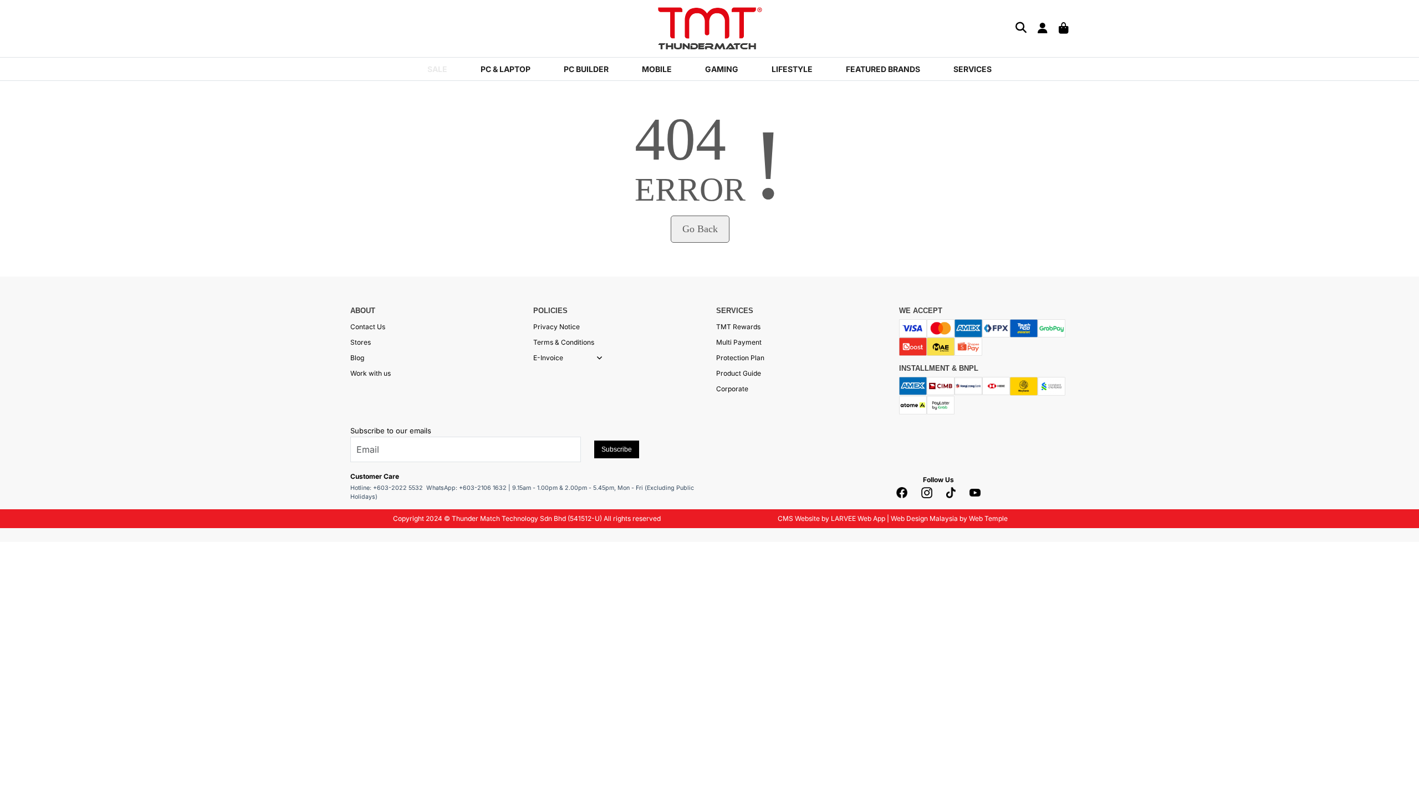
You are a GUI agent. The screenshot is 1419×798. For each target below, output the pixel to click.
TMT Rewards (738, 327)
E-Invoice (548, 358)
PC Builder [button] (586, 69)
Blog (357, 358)
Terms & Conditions (563, 342)
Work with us (370, 373)
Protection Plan (740, 358)
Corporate (732, 389)
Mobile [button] (657, 69)
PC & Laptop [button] (505, 69)
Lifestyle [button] (792, 69)
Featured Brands (883, 69)
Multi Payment (739, 342)
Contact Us (367, 327)
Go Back (700, 228)
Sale (437, 69)
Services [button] (972, 69)
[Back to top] (22, 778)
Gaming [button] (721, 69)
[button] (599, 358)
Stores (360, 342)
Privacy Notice (556, 327)
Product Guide (738, 373)
